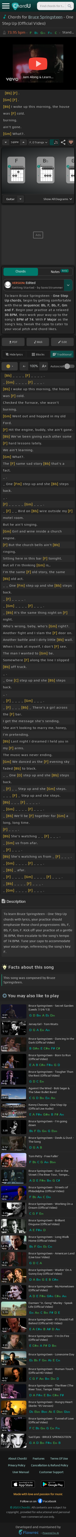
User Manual (20, 1472)
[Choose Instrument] (20, 199)
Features (39, 1458)
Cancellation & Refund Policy (49, 1465)
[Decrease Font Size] (24, 366)
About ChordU (17, 1458)
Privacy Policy (16, 1465)
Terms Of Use (59, 1458)
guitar (10, 199)
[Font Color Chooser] (9, 366)
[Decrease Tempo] (5, 142)
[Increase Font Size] (43, 366)
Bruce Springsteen (45, 17)
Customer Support (51, 1472)
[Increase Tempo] (23, 142)
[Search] (69, 6)
